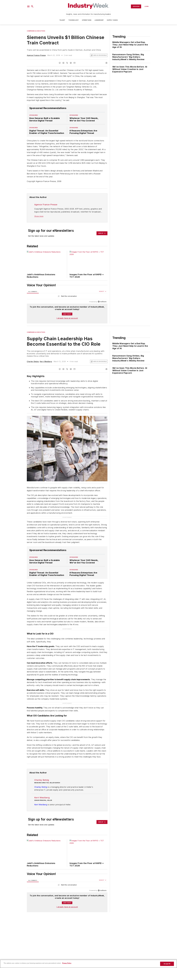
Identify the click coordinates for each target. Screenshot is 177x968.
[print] (106, 63)
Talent (62, 20)
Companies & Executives (36, 31)
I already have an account (67, 318)
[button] (28, 6)
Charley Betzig (33, 361)
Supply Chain (112, 20)
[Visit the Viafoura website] (102, 301)
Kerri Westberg (46, 361)
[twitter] (67, 63)
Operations (86, 20)
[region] (67, 297)
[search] (32, 6)
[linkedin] (63, 63)
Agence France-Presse (36, 55)
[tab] (33, 291)
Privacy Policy (66, 963)
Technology (73, 20)
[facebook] (60, 63)
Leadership (99, 20)
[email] (74, 63)
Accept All (167, 964)
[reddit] (71, 63)
